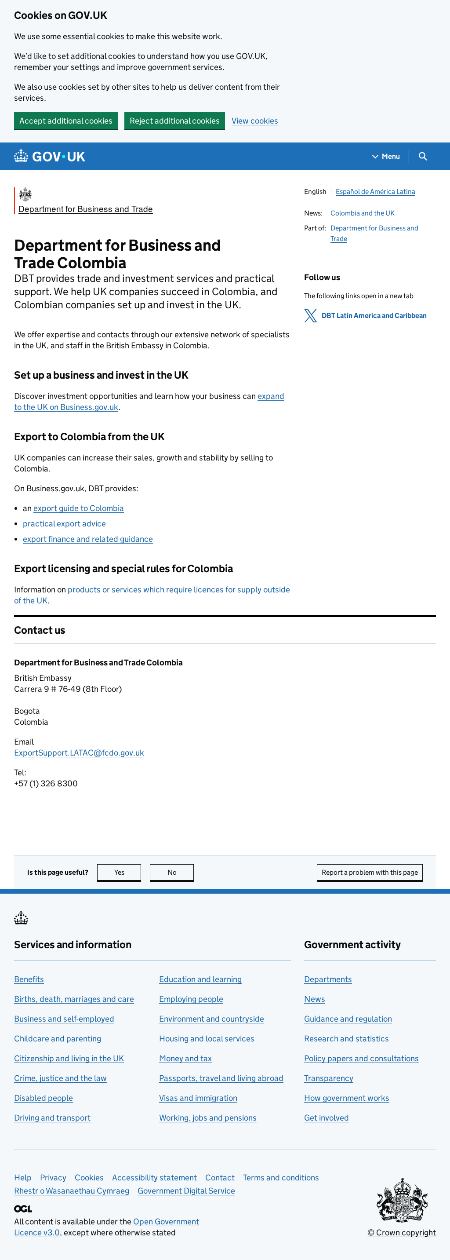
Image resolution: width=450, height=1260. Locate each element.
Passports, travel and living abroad (221, 1078)
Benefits (29, 979)
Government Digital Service (186, 1191)
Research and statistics (346, 1039)
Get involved (326, 1118)
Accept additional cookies (65, 121)
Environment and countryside (211, 1019)
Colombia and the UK (362, 213)
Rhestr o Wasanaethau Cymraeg (71, 1191)
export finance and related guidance (88, 539)
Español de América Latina (375, 191)
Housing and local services (206, 1039)
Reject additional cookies (175, 121)
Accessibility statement (154, 1177)
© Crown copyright (401, 1232)
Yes (127, 872)
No (180, 872)
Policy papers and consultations (361, 1058)
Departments (328, 979)
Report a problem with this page (370, 872)
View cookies (255, 121)
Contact (220, 1177)
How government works (346, 1098)
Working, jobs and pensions (208, 1118)
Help (23, 1177)
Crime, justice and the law (60, 1078)
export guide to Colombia (78, 508)
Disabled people (43, 1098)
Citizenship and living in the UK (69, 1058)
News (314, 999)
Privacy (53, 1177)
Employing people (191, 999)
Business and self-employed (64, 1019)
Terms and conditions (281, 1177)
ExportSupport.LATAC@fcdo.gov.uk (79, 753)
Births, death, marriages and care (74, 999)
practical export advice (64, 524)
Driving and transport (52, 1118)
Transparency (328, 1078)
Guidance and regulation (348, 1019)
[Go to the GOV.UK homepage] (49, 156)
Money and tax (185, 1058)
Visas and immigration (198, 1098)
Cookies (89, 1177)
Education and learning (200, 979)
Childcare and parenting (57, 1039)
